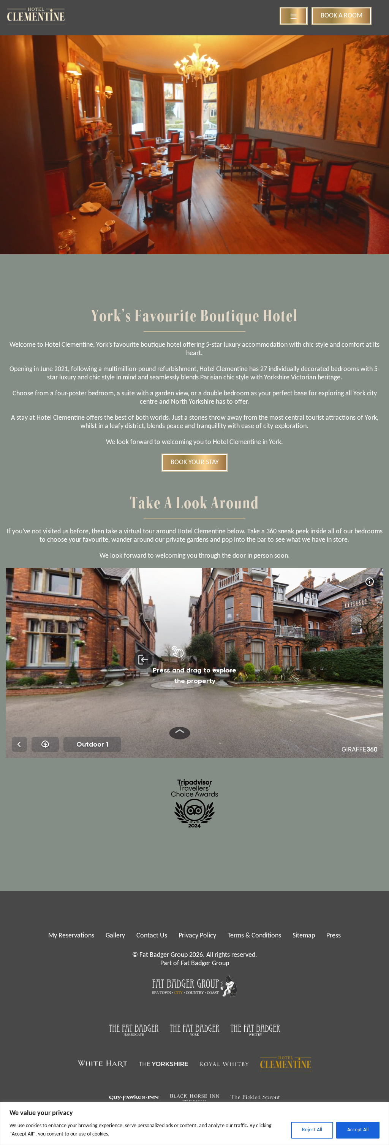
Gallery (115, 935)
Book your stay (195, 462)
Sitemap (304, 935)
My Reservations (71, 935)
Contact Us (151, 935)
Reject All (312, 1130)
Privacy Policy (197, 935)
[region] (194, 1123)
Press (333, 935)
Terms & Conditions (254, 935)
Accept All (357, 1130)
